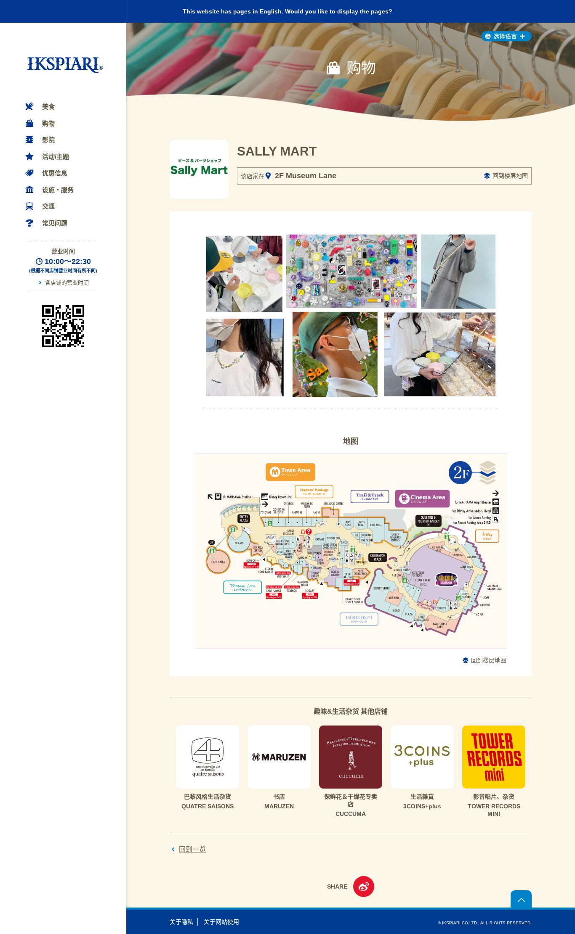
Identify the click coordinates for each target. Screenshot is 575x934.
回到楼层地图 (510, 175)
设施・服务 (58, 189)
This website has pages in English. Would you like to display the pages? (287, 11)
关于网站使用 (221, 921)
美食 (48, 106)
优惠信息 (54, 173)
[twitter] (363, 887)
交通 (48, 206)
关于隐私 (181, 921)
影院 (48, 139)
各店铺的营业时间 (67, 283)
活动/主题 (55, 156)
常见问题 (54, 223)
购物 (48, 123)
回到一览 (192, 849)
